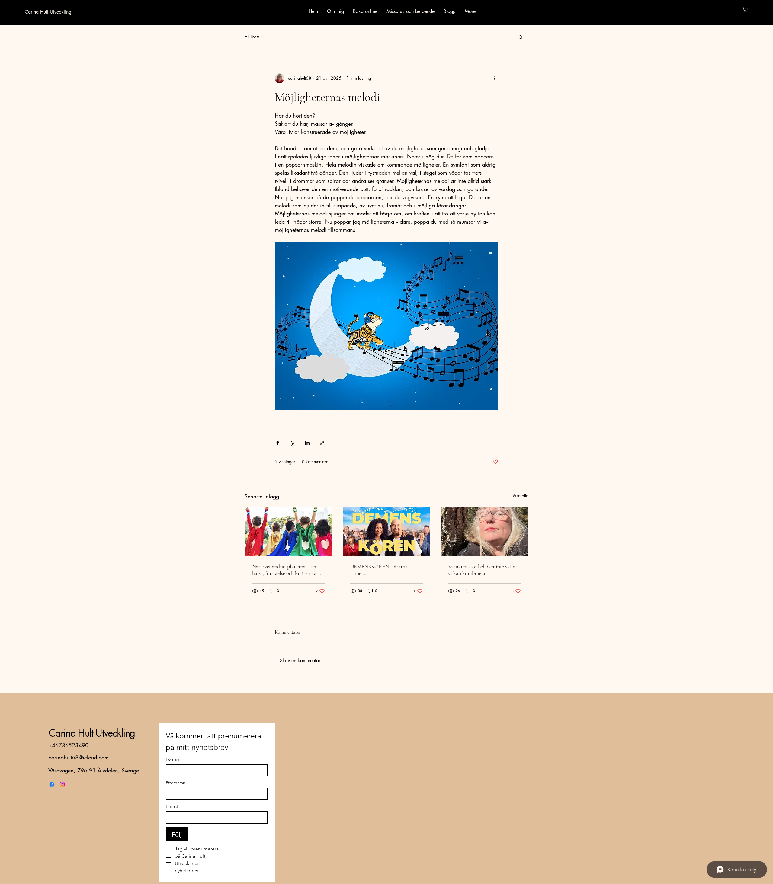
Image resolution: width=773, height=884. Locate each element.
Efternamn (175, 782)
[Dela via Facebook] (278, 443)
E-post (172, 806)
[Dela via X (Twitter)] (292, 443)
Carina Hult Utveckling (92, 733)
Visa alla (520, 495)
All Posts (252, 37)
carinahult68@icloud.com (79, 757)
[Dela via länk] (322, 443)
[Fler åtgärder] (494, 78)
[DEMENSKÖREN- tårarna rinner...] (386, 531)
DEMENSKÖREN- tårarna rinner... (379, 569)
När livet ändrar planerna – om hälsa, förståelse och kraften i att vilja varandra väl (286, 569)
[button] (746, 9)
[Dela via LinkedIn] (307, 443)
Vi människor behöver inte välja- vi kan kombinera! (482, 569)
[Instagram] (62, 784)
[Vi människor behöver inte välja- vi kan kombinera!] (484, 531)
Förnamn (174, 759)
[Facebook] (52, 784)
